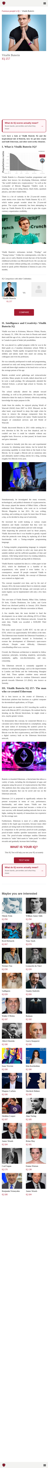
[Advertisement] (24, 92)
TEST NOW (24, 860)
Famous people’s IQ (10, 11)
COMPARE (24, 312)
